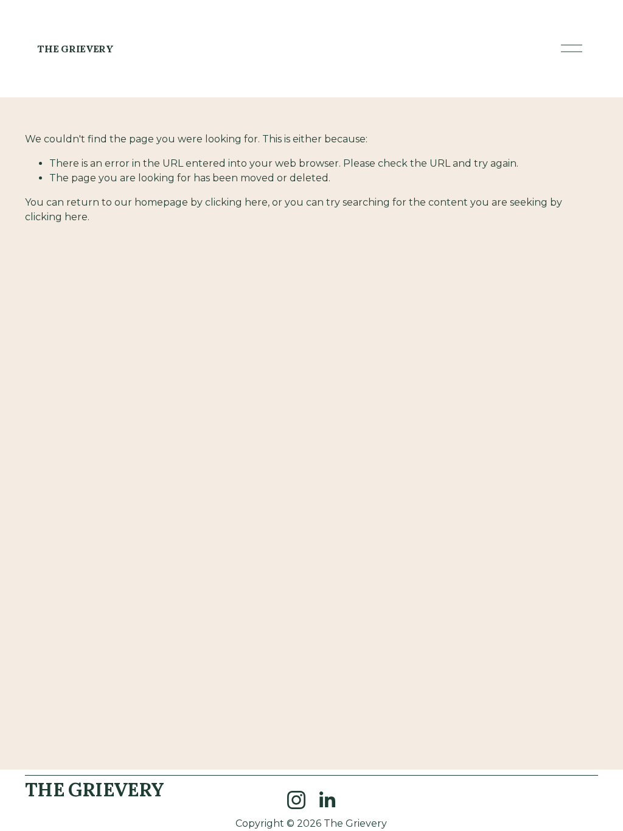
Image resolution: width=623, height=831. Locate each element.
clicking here (236, 202)
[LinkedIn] (326, 800)
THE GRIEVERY (75, 49)
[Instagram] (296, 800)
